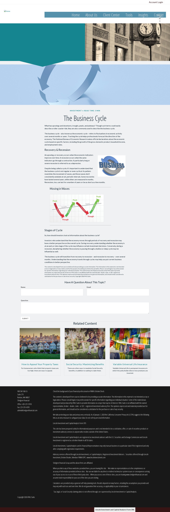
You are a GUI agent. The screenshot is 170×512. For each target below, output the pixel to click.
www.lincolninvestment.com (96, 457)
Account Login (156, 2)
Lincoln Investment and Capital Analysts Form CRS (114, 510)
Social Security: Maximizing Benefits (85, 364)
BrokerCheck (99, 391)
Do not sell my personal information (98, 417)
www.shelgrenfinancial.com (135, 474)
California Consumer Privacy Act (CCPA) (121, 414)
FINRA (80, 457)
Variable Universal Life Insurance (130, 364)
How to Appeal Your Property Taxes (40, 364)
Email (89, 287)
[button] (91, 15)
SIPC (84, 457)
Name (23, 287)
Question (24, 300)
